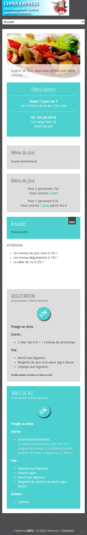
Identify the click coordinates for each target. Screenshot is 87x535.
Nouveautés (19, 232)
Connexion (67, 530)
